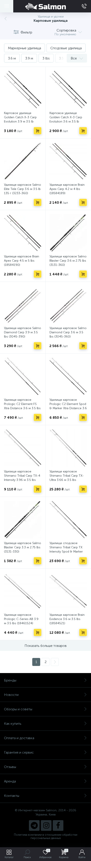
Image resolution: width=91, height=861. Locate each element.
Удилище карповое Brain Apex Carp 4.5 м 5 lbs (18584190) (21, 261)
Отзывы (10, 767)
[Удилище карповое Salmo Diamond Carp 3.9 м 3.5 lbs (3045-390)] (22, 304)
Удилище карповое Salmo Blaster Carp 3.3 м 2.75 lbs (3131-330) (22, 547)
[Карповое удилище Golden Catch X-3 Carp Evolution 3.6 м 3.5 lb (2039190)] (68, 89)
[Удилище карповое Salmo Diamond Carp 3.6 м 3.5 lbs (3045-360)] (68, 304)
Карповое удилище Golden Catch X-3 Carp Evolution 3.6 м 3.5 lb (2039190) (65, 119)
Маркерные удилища (24, 48)
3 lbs (46, 58)
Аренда (10, 781)
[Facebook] (58, 825)
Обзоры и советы (18, 709)
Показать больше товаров (46, 646)
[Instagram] (46, 825)
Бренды (10, 680)
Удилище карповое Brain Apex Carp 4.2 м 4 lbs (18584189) (67, 189)
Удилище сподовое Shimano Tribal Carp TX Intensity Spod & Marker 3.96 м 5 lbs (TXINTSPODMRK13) (66, 551)
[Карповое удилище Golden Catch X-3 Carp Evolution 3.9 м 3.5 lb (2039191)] (22, 89)
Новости (11, 695)
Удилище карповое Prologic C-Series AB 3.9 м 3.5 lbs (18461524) (21, 619)
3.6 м (12, 58)
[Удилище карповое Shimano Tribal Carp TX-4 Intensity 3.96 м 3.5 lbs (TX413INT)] (22, 448)
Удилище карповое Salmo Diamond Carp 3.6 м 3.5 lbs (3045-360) (68, 332)
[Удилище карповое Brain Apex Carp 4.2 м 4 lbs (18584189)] (68, 161)
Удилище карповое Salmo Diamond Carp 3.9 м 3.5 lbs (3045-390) (22, 332)
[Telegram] (34, 825)
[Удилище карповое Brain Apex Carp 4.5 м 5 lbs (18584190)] (22, 233)
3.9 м (29, 58)
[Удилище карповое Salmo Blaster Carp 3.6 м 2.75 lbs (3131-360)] (68, 233)
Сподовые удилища (66, 48)
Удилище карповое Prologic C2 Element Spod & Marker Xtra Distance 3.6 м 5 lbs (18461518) (68, 406)
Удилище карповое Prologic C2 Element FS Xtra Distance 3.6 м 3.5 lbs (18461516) (22, 406)
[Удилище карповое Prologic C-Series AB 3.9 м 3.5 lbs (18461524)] (22, 591)
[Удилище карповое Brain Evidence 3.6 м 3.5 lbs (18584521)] (68, 591)
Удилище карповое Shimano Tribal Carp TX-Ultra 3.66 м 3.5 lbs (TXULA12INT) (66, 478)
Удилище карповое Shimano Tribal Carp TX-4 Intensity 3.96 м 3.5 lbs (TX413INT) (22, 478)
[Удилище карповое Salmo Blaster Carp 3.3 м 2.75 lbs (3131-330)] (22, 519)
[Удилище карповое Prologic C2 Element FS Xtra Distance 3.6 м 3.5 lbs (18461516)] (22, 376)
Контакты (11, 796)
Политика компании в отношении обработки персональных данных (45, 836)
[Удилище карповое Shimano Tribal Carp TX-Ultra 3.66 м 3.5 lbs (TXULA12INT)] (68, 448)
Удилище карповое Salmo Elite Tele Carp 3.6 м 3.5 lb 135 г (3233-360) (22, 189)
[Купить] (37, 130)
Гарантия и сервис (19, 752)
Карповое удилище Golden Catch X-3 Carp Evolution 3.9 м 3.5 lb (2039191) (20, 119)
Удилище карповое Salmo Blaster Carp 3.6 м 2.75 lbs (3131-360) (68, 261)
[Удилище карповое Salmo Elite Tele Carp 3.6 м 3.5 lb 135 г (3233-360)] (22, 161)
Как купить (12, 723)
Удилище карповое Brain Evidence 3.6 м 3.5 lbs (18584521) (67, 619)
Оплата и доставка (19, 738)
